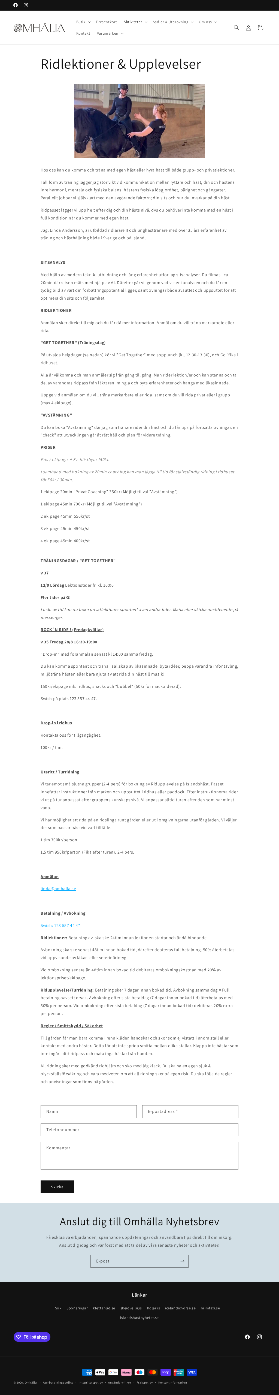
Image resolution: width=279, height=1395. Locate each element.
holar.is (153, 1308)
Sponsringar (77, 1308)
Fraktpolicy (145, 1382)
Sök (58, 1308)
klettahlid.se (104, 1308)
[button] (83, 22)
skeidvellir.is (131, 1308)
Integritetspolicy (91, 1382)
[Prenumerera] (182, 1261)
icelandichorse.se (180, 1308)
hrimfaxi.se (210, 1308)
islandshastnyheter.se (139, 1317)
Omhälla (31, 1382)
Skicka (57, 1186)
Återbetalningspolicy (58, 1382)
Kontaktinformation (172, 1382)
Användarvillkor (119, 1382)
